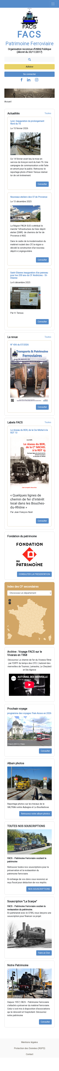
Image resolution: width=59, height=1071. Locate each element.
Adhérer (29, 66)
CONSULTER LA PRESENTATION (34, 574)
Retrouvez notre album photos (35, 813)
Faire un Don (44, 953)
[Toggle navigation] (53, 4)
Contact (29, 1054)
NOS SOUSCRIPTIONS (39, 889)
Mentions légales (29, 1042)
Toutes (48, 113)
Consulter (42, 184)
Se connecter (29, 74)
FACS (29, 34)
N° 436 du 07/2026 (19, 344)
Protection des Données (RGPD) (29, 1048)
